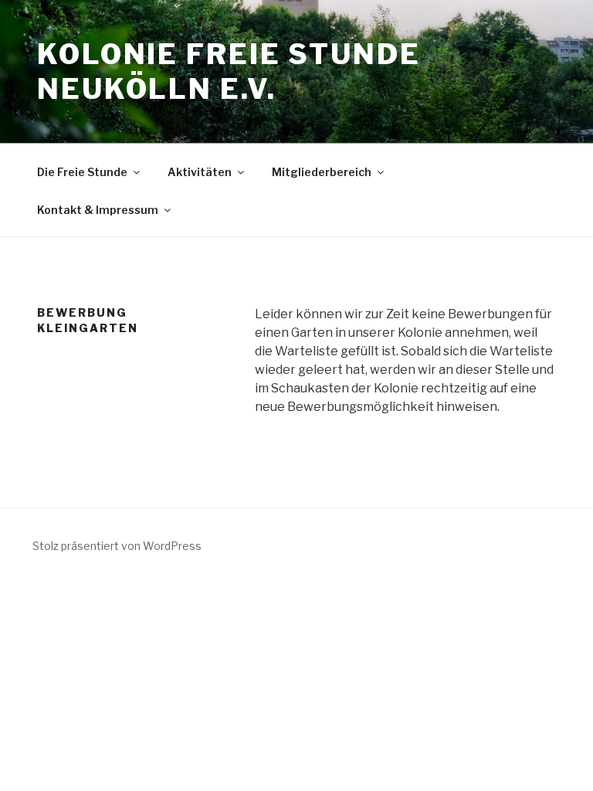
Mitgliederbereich (321, 171)
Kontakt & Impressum (97, 209)
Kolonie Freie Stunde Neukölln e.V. (229, 71)
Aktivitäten (200, 171)
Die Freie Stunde (82, 171)
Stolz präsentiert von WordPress (117, 545)
